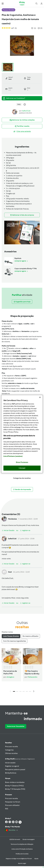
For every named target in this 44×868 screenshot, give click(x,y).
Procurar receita (11, 746)
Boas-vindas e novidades (14, 782)
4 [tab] (24, 691)
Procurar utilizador (12, 805)
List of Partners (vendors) (13, 456)
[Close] (40, 397)
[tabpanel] (22, 670)
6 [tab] (30, 691)
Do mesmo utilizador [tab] (31, 636)
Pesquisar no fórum (12, 802)
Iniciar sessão (10, 763)
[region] (22, 434)
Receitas (8, 743)
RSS (6, 809)
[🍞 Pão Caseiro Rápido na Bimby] (32, 656)
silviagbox (10, 677)
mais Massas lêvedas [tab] (11, 636)
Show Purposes (22, 462)
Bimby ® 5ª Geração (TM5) (15, 789)
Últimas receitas (11, 753)
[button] (2, 3)
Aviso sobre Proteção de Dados (22, 849)
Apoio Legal (22, 863)
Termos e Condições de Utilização (22, 844)
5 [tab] (27, 691)
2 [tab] (17, 691)
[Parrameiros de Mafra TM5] (11, 656)
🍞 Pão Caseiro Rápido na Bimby (32, 672)
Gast (10, 572)
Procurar (8, 795)
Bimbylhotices (10, 773)
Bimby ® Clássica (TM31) (14, 786)
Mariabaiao (12, 519)
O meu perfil (20, 759)
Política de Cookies (22, 854)
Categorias (9, 750)
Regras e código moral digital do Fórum (19, 858)
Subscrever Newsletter (15, 726)
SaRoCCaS (26, 111)
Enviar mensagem (29, 839)
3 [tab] (20, 691)
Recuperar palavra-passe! (15, 769)
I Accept (22, 468)
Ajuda (36, 858)
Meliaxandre (32, 677)
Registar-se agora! (12, 766)
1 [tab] (14, 691)
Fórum (7, 778)
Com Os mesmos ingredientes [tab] (14, 641)
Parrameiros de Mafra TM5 (10, 672)
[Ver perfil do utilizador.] (14, 112)
